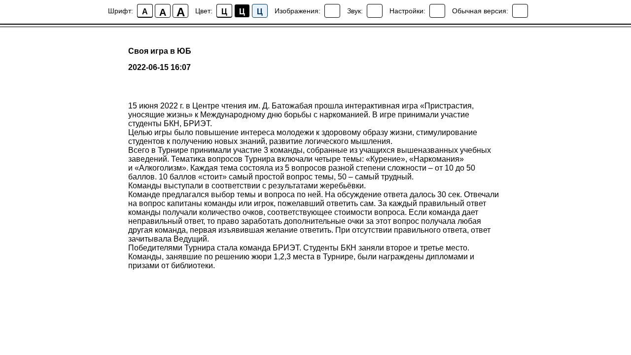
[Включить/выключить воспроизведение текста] (375, 11)
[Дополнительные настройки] (437, 11)
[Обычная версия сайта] (520, 11)
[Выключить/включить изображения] (332, 11)
